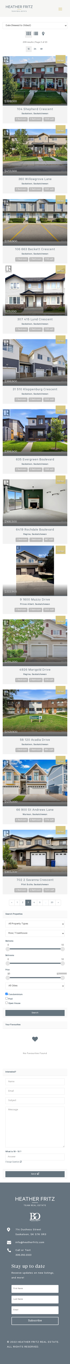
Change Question (12, 1162)
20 (52, 902)
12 (29, 49)
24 (35, 49)
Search (35, 1013)
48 (41, 49)
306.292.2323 (23, 1255)
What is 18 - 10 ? (13, 1152)
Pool (10, 999)
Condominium (15, 994)
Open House (14, 1003)
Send (34, 1174)
